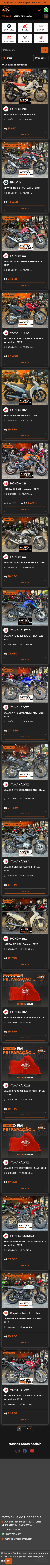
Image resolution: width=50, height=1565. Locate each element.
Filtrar (9, 58)
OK (8, 1561)
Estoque (6, 16)
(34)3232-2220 (12, 1529)
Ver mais (25, 135)
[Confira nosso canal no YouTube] (32, 1450)
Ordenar (39, 58)
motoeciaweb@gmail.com (18, 1539)
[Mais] (46, 16)
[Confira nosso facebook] (25, 1450)
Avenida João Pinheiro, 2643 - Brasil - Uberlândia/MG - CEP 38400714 (22, 1523)
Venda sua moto (23, 16)
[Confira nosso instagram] (17, 1450)
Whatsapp (46, 9)
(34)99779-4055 (12, 1534)
